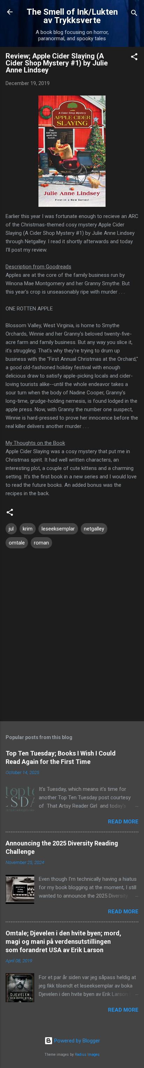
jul (11, 529)
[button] (134, 57)
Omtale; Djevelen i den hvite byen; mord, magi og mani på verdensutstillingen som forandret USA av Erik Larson (63, 941)
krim (28, 529)
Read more (123, 821)
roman (41, 543)
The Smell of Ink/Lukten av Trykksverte (72, 16)
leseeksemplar (58, 529)
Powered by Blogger (76, 1041)
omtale (17, 543)
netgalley (94, 529)
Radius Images (87, 1054)
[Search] (134, 14)
